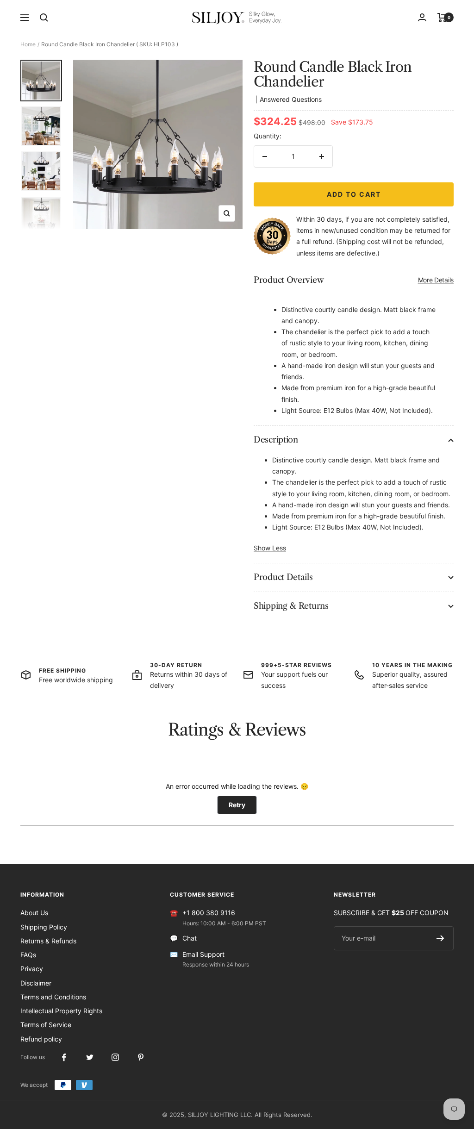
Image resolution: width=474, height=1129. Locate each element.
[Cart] (442, 17)
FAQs (28, 955)
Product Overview (354, 280)
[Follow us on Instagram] (115, 1057)
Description (276, 440)
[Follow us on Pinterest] (140, 1057)
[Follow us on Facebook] (64, 1057)
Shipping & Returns (291, 606)
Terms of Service (45, 1025)
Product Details (283, 577)
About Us (34, 913)
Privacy (31, 969)
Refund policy (41, 1039)
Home (28, 44)
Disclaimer (35, 983)
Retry (237, 805)
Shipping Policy (43, 927)
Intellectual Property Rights (61, 1011)
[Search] (44, 17)
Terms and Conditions (53, 997)
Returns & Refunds (48, 941)
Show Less (270, 548)
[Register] (440, 938)
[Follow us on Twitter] (89, 1057)
